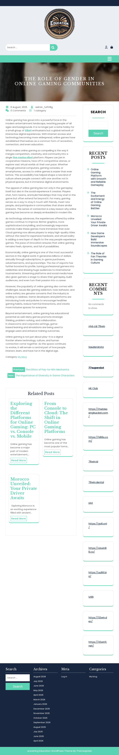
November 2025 (41, 713)
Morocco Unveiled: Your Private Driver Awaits (23, 488)
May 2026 (38, 690)
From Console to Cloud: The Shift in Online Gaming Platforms (56, 417)
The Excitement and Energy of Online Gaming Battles (98, 200)
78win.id (93, 461)
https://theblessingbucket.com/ (98, 412)
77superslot (96, 367)
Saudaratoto (96, 347)
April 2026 (38, 694)
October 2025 (40, 717)
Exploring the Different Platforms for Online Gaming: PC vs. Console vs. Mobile (22, 420)
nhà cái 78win (96, 326)
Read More (18, 460)
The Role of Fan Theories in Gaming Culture (98, 258)
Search (54, 47)
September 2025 (42, 722)
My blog (22, 356)
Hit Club (93, 388)
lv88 (91, 597)
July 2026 (38, 681)
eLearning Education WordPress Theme (50, 751)
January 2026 (40, 704)
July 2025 (38, 731)
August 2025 (39, 727)
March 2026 (39, 699)
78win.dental (96, 482)
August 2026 (39, 676)
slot (90, 503)
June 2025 (38, 736)
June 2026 (38, 685)
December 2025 (41, 708)
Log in (64, 676)
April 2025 (38, 740)
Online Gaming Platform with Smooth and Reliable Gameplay (98, 177)
